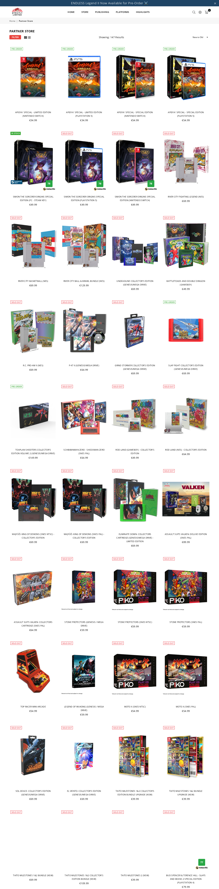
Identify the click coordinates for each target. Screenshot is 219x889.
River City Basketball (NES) (33, 281)
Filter (15, 37)
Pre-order (16, 49)
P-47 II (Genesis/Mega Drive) (84, 365)
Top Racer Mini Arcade (33, 706)
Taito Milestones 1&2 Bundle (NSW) (33, 875)
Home (12, 21)
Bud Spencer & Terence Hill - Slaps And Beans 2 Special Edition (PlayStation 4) (185, 879)
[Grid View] (25, 37)
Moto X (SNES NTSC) (135, 706)
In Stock (15, 133)
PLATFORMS (122, 12)
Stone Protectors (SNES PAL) (186, 622)
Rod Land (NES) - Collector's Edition (186, 449)
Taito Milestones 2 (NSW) (135, 875)
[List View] (29, 37)
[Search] (194, 12)
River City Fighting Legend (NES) (186, 196)
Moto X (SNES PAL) (186, 706)
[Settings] (200, 12)
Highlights (143, 12)
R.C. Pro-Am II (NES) (33, 365)
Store (84, 12)
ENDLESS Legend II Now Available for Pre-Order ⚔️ (109, 3)
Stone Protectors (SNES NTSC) (135, 622)
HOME (71, 12)
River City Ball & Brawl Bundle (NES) (84, 281)
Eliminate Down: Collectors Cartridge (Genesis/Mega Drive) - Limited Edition (134, 538)
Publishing (102, 12)
